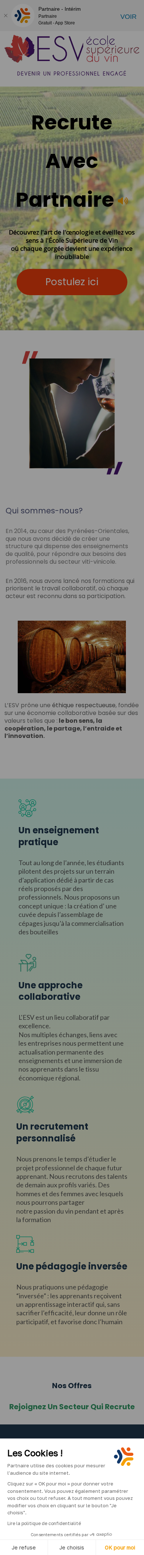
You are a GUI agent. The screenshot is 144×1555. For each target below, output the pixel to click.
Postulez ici (72, 282)
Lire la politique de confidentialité (44, 1523)
